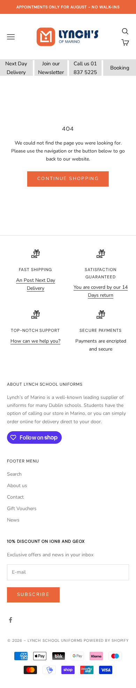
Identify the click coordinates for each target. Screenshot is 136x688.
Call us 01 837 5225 (85, 68)
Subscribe (33, 594)
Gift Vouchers (22, 508)
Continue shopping (68, 178)
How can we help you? (35, 341)
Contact (15, 497)
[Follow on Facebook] (10, 619)
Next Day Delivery (16, 68)
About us (17, 485)
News (13, 520)
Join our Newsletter (51, 68)
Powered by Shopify (106, 640)
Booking (119, 67)
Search (14, 474)
